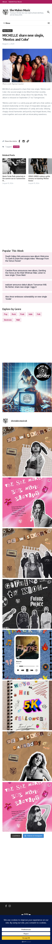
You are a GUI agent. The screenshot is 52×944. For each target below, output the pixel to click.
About (4, 2)
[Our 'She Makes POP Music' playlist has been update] (27, 807)
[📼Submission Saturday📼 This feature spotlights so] (27, 756)
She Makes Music (20, 10)
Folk (38, 314)
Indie (30, 314)
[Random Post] (49, 23)
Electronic (8, 320)
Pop (5, 314)
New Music (7, 31)
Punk (22, 314)
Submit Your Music (15, 2)
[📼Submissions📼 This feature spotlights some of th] (27, 451)
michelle (16, 147)
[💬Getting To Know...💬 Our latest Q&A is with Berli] (27, 604)
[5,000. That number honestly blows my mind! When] (27, 705)
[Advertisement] (26, 219)
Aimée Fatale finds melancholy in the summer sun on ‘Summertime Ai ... (13, 178)
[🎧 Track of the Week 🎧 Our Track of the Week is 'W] (27, 654)
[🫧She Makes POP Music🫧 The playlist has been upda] (27, 502)
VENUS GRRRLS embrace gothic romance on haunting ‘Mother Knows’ (39, 178)
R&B (18, 320)
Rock (14, 314)
